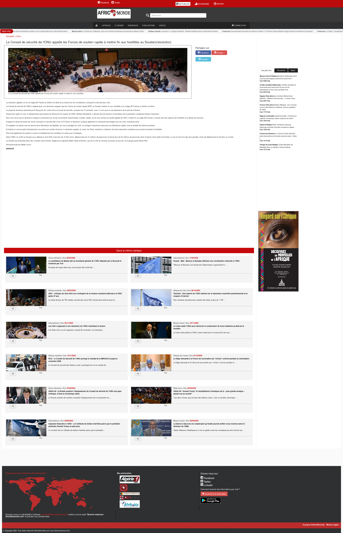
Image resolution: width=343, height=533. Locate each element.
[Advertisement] (39, 157)
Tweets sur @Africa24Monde (311, 279)
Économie (281, 70)
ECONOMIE (203, 3)
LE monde (119, 25)
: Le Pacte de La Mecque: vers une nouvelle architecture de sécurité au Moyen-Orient (97, 31)
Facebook (104, 2)
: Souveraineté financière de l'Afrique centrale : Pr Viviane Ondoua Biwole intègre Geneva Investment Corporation (256, 31)
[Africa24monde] (120, 13)
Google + (220, 52)
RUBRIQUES (133, 25)
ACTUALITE (184, 3)
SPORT (220, 3)
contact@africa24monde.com (54, 514)
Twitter (117, 2)
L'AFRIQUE (106, 25)
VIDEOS (162, 25)
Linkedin (208, 485)
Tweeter (204, 59)
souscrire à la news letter (215, 494)
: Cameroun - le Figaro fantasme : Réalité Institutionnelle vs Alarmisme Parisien (172, 31)
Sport (293, 70)
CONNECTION (240, 25)
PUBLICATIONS (148, 25)
